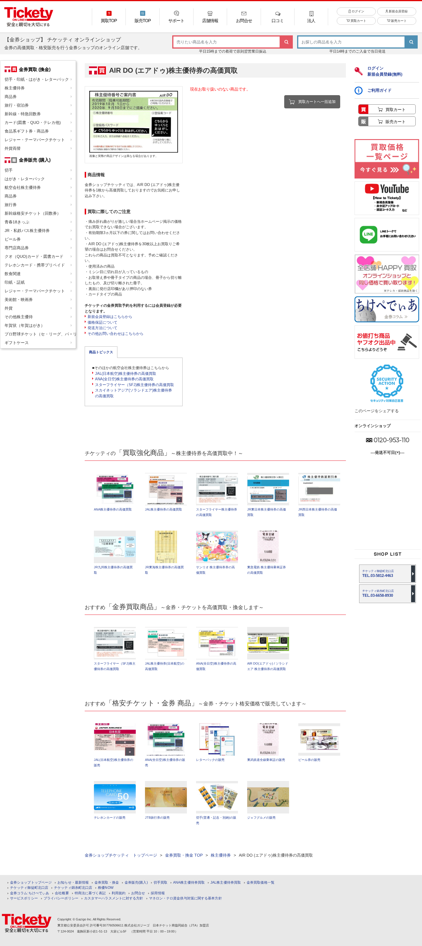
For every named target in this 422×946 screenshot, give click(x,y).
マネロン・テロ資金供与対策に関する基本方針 (185, 898)
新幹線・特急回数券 (23, 114)
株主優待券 (15, 88)
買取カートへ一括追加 (317, 101)
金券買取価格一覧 (260, 882)
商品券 (11, 96)
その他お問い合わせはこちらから (116, 333)
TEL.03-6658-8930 (378, 593)
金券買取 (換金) (35, 69)
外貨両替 (13, 148)
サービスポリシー (24, 898)
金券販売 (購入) (35, 159)
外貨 (9, 308)
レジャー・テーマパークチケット (35, 139)
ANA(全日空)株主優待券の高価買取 (124, 379)
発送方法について (102, 328)
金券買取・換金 (106, 882)
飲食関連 (13, 273)
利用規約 (118, 893)
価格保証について (102, 322)
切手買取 (160, 882)
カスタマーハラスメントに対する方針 (113, 898)
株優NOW (105, 888)
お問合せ (138, 893)
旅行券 (11, 204)
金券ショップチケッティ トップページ (121, 855)
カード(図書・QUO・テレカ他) (33, 122)
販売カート (398, 20)
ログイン (357, 11)
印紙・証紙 (15, 282)
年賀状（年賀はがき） (25, 325)
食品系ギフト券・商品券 (27, 131)
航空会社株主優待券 (23, 187)
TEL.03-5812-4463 (378, 573)
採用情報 (157, 893)
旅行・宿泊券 (17, 105)
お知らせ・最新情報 (73, 882)
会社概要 (62, 893)
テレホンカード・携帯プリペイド (35, 265)
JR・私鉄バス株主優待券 (27, 230)
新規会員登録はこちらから (110, 316)
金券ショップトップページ (31, 882)
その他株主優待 (19, 316)
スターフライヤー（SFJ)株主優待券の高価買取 (134, 385)
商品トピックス (101, 352)
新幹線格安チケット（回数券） (33, 213)
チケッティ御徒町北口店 (29, 888)
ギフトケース (17, 342)
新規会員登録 (398, 11)
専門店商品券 (17, 247)
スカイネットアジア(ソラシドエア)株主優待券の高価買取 (133, 393)
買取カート (358, 20)
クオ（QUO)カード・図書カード (34, 256)
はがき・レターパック (25, 178)
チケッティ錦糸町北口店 (73, 888)
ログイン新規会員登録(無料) (384, 71)
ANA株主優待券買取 (189, 882)
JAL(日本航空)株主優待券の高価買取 (125, 373)
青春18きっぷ (17, 222)
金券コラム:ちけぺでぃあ (29, 893)
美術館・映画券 (19, 299)
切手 (9, 170)
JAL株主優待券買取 (225, 882)
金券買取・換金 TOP (184, 855)
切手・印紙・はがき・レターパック (37, 79)
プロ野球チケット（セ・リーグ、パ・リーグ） (40, 334)
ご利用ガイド (379, 90)
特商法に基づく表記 (90, 893)
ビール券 (13, 239)
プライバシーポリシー (61, 898)
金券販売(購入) (136, 882)
